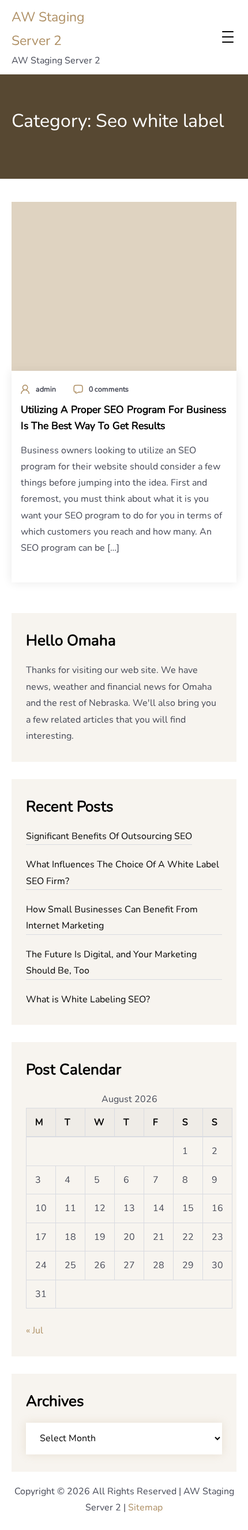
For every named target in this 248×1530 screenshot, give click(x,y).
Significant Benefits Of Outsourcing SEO (109, 836)
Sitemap (145, 1507)
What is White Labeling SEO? (88, 999)
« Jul (34, 1330)
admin (46, 389)
